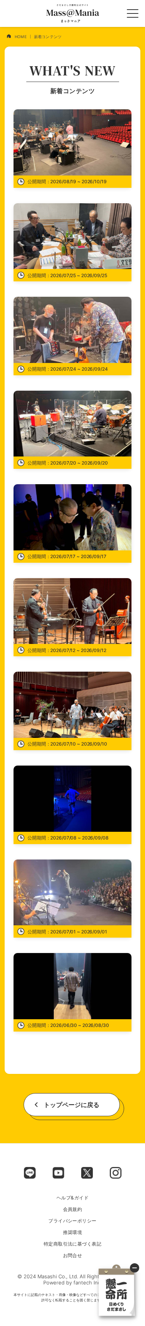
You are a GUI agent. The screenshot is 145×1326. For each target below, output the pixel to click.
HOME (21, 36)
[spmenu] (132, 13)
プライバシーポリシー (72, 1221)
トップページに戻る (71, 1105)
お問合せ (72, 1255)
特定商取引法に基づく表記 (73, 1244)
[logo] (73, 13)
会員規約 (72, 1209)
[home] (9, 36)
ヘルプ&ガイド (72, 1198)
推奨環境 (72, 1232)
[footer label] (29, 1172)
